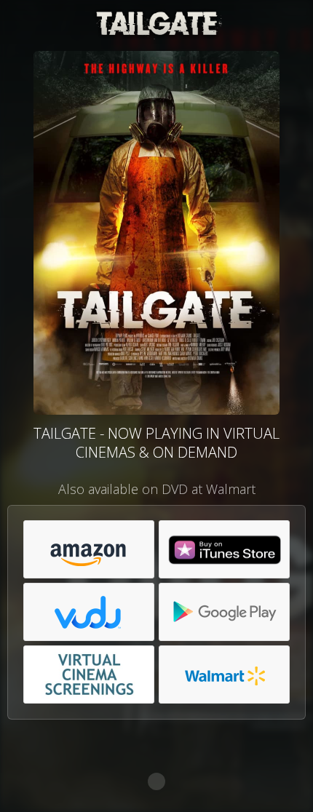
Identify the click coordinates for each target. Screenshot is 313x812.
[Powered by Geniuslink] (156, 781)
